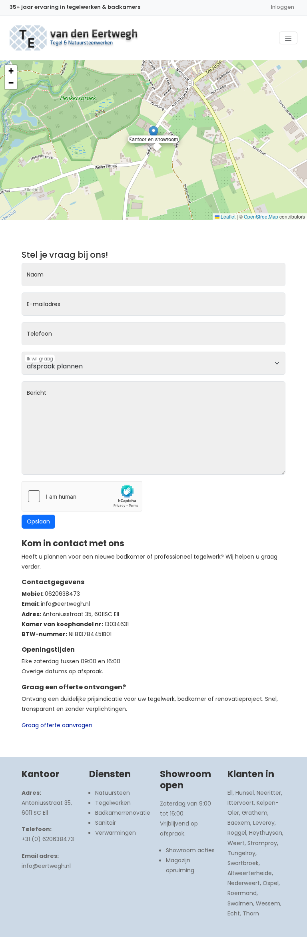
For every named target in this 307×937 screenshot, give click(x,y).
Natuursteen (112, 793)
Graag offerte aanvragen (57, 725)
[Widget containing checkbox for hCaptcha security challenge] (82, 496)
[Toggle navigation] (288, 38)
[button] (153, 133)
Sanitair (105, 823)
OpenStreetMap (261, 216)
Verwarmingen (115, 833)
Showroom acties (190, 850)
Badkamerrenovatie (122, 813)
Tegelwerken (113, 803)
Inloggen (282, 7)
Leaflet (227, 216)
